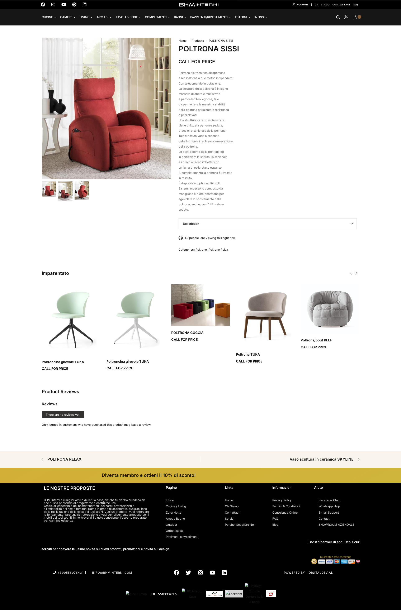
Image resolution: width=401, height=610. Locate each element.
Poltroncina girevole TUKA (63, 362)
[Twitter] (188, 572)
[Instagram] (53, 5)
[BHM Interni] (164, 594)
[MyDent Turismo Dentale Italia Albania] (254, 593)
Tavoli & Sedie (127, 17)
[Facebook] (43, 5)
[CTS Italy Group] (271, 593)
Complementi (156, 17)
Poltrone (201, 249)
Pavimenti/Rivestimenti (209, 17)
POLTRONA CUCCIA (187, 333)
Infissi (259, 17)
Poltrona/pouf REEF (316, 340)
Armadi (102, 17)
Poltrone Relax (218, 249)
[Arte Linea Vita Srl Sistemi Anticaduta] (214, 594)
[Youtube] (64, 5)
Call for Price (197, 61)
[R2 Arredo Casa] (192, 593)
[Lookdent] (234, 593)
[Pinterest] (74, 5)
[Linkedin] (84, 5)
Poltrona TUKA (248, 354)
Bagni (178, 17)
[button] (356, 273)
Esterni (241, 17)
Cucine (47, 17)
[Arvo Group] (136, 593)
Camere (66, 17)
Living (84, 17)
